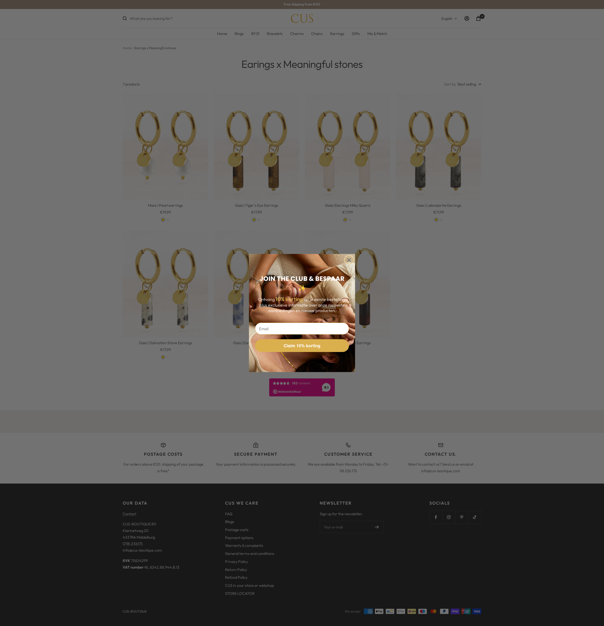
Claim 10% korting (302, 346)
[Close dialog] (349, 260)
